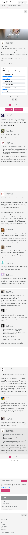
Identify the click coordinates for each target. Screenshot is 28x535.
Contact (3, 524)
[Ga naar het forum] (22, 2)
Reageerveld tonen (5, 490)
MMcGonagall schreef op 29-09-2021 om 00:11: (13, 434)
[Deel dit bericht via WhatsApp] (13, 99)
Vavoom (8, 274)
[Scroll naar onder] (25, 11)
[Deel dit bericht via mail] (16, 99)
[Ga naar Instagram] (25, 515)
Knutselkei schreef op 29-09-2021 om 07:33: (12, 329)
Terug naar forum (6, 501)
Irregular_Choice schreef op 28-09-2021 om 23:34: (14, 146)
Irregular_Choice (10, 115)
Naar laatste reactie (19, 109)
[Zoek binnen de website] (19, 2)
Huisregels (3, 527)
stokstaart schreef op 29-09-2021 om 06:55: (12, 372)
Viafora (3, 515)
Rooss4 (7, 397)
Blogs (2, 522)
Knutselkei (8, 291)
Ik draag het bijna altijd (9, 78)
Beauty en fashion (15, 5)
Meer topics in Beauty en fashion (9, 506)
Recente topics (5, 503)
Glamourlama (9, 42)
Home (3, 5)
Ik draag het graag (8, 74)
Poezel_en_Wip (10, 418)
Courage (8, 142)
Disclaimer (3, 529)
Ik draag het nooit (8, 81)
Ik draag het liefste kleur (10, 87)
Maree (7, 309)
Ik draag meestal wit (9, 84)
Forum (8, 5)
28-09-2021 (7, 43)
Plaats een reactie (8, 109)
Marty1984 (8, 130)
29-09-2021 (7, 230)
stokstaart (8, 246)
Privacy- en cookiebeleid (6, 531)
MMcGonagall (9, 229)
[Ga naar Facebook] (22, 515)
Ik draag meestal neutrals (10, 91)
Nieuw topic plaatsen (7, 509)
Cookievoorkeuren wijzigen (7, 532)
